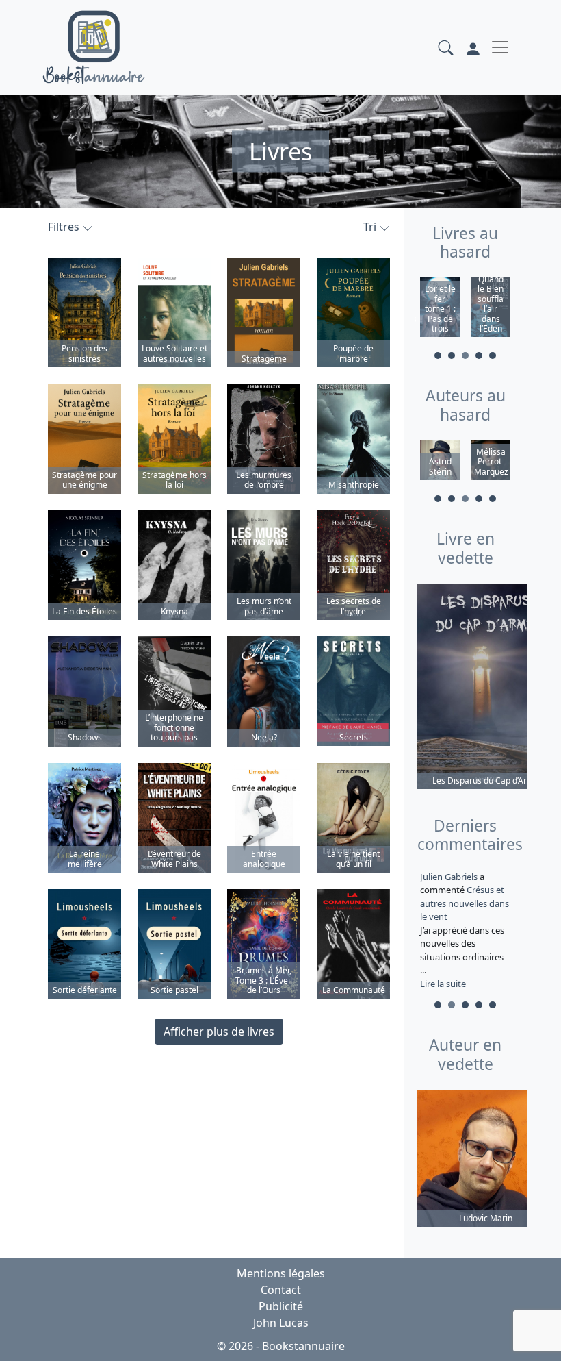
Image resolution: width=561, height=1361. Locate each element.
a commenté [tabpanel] (464, 930)
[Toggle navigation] (500, 47)
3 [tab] (465, 355)
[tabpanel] (440, 309)
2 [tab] (451, 355)
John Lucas (281, 1322)
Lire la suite (443, 983)
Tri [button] (371, 226)
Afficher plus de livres (219, 1031)
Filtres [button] (65, 226)
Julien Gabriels (450, 877)
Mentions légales (281, 1273)
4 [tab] (478, 355)
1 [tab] (437, 355)
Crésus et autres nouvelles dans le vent (464, 903)
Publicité (281, 1306)
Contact (281, 1289)
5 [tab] (492, 355)
